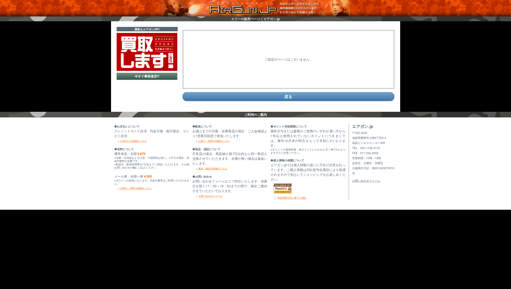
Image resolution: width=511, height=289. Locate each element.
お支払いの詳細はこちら (133, 140)
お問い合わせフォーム (210, 195)
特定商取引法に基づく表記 (291, 197)
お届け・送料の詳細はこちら (136, 188)
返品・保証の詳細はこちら (212, 168)
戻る (288, 96)
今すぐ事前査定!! (147, 76)
